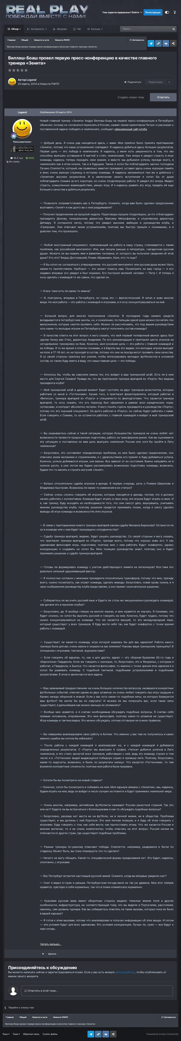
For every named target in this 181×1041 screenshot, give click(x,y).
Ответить (163, 97)
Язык (5, 1034)
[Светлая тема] (174, 12)
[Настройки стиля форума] (167, 12)
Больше (95, 29)
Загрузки (61, 29)
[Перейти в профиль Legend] (12, 82)
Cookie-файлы (50, 1034)
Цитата (52, 954)
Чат (78, 29)
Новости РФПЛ (49, 84)
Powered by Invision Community (162, 1034)
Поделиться (133, 82)
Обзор (15, 29)
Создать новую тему (131, 97)
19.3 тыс (18, 158)
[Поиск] (174, 29)
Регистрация (152, 12)
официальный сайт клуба (130, 129)
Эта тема (161, 29)
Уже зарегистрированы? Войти (121, 12)
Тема (16, 1034)
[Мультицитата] (43, 954)
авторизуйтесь (125, 972)
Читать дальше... (50, 944)
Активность (37, 29)
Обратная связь (31, 1034)
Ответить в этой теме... (42, 990)
